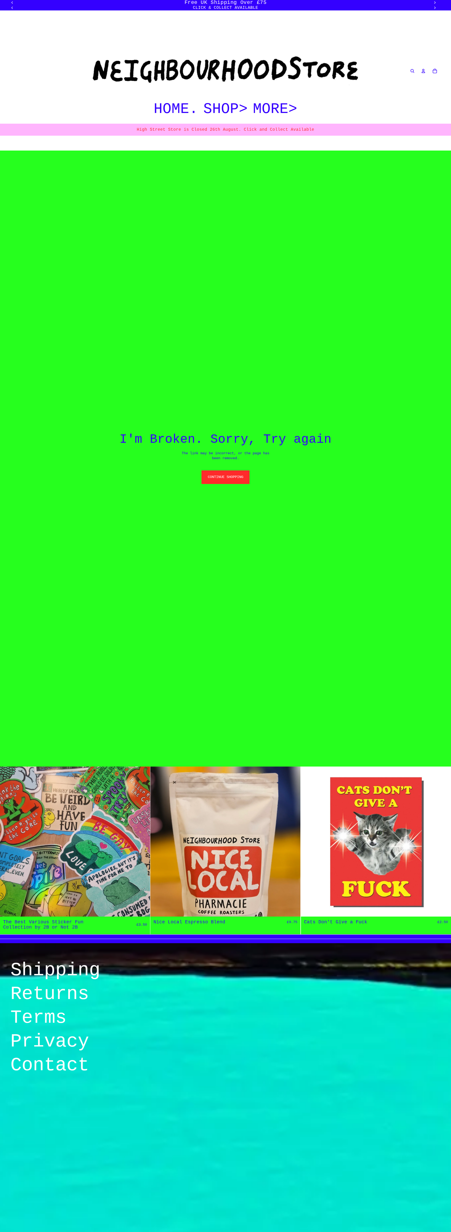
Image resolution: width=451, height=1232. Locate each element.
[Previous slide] (12, 8)
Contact (49, 1065)
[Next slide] (435, 8)
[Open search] (412, 71)
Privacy (49, 1041)
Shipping (55, 970)
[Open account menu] (423, 71)
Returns (49, 994)
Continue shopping (225, 477)
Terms (38, 1017)
